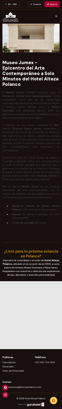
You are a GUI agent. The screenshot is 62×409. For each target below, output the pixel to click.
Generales (8, 366)
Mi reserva (52, 4)
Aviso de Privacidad (13, 370)
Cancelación (9, 362)
